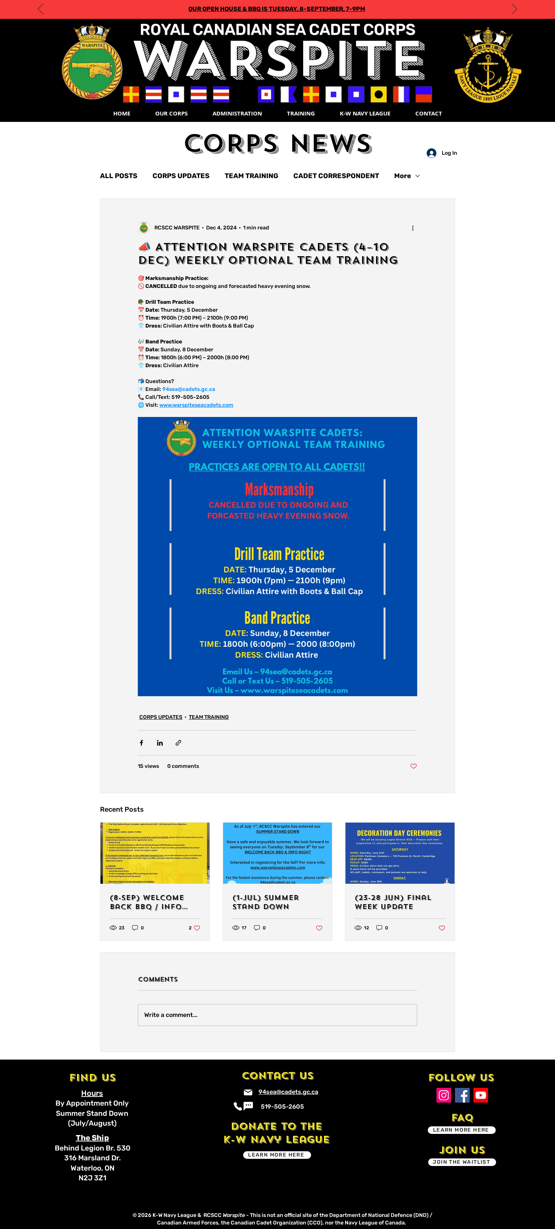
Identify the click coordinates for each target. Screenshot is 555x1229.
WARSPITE (277, 59)
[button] (171, 113)
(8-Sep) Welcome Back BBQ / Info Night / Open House (154, 902)
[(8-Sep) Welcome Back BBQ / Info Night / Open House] (155, 853)
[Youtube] (480, 1095)
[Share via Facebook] (141, 742)
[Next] (514, 9)
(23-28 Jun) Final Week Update (393, 902)
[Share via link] (178, 742)
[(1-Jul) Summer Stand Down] (277, 853)
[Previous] (40, 9)
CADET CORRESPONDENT (336, 176)
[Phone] (238, 1106)
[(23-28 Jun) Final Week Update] (400, 853)
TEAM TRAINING (251, 176)
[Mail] (248, 1092)
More (402, 176)
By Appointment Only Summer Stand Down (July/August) (92, 1113)
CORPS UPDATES (181, 176)
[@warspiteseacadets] (443, 1095)
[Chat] (248, 1106)
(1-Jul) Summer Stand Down (265, 902)
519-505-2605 (282, 1106)
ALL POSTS (118, 176)
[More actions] (412, 227)
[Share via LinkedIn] (159, 742)
